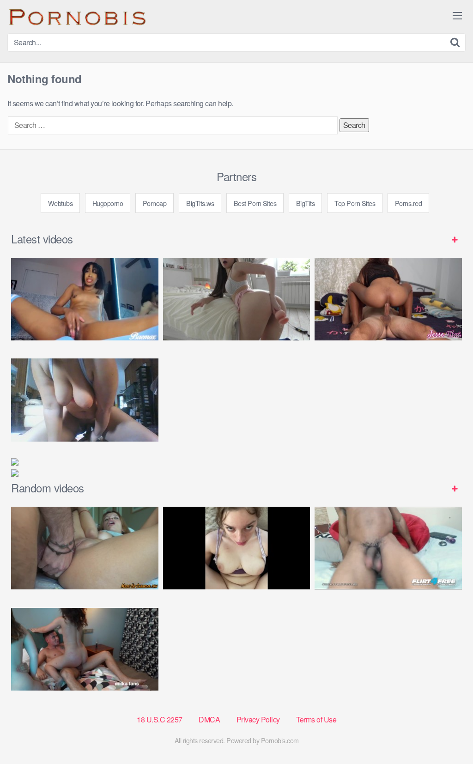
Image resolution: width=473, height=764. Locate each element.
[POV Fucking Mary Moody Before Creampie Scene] (236, 548)
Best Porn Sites (255, 203)
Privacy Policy (258, 719)
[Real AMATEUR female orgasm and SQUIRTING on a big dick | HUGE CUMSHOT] (84, 548)
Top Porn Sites (354, 203)
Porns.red (408, 203)
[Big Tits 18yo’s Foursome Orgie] (84, 649)
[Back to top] (447, 734)
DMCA (209, 719)
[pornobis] (76, 16)
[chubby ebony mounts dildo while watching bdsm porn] (84, 399)
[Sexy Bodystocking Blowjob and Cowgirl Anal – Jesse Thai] (388, 299)
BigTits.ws (200, 203)
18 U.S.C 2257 (159, 719)
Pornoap (155, 203)
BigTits (305, 203)
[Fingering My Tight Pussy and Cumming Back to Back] (84, 299)
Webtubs (60, 203)
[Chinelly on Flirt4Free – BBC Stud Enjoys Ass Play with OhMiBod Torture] (388, 548)
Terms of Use (316, 719)
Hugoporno (107, 203)
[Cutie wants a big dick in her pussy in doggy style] (236, 299)
